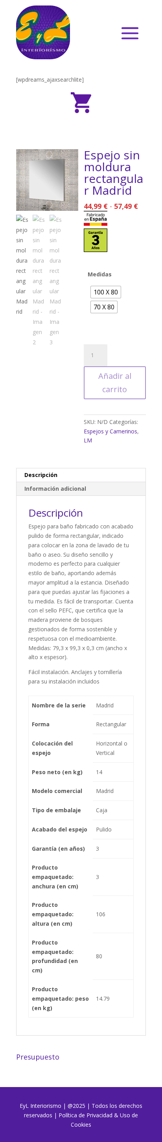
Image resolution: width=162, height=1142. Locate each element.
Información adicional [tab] (55, 488)
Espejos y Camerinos (110, 431)
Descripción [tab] (40, 475)
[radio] (106, 292)
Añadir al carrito (114, 383)
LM (88, 440)
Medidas (100, 274)
